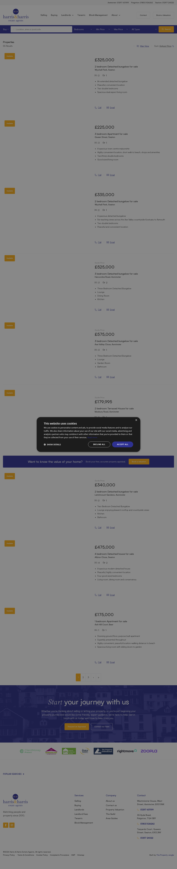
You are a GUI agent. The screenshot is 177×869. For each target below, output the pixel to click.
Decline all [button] (99, 444)
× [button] (136, 420)
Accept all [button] (122, 444)
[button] (52, 444)
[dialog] (88, 434)
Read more (92, 437)
